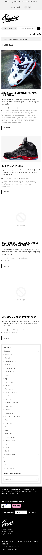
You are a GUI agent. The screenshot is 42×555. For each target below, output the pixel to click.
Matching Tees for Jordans (13, 117)
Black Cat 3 (8, 399)
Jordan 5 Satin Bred (12, 165)
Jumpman (8, 116)
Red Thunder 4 (9, 382)
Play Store (35, 512)
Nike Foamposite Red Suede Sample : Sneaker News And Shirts (20, 244)
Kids (5, 461)
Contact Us (15, 490)
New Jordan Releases (27, 117)
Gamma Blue (9, 354)
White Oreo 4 (9, 434)
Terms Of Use (14, 494)
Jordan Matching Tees (7, 114)
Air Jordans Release (31, 110)
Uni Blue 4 (8, 447)
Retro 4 (8, 119)
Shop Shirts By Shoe (10, 454)
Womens (6, 458)
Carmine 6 (8, 451)
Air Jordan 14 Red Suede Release (18, 317)
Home (5, 39)
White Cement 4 (10, 365)
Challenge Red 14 (10, 361)
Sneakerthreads (16, 122)
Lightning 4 (8, 406)
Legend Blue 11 (10, 368)
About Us (4, 490)
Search (4, 494)
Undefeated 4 (9, 372)
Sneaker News (13, 39)
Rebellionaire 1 (9, 389)
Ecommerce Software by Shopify (11, 546)
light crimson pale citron (18, 116)
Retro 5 (29, 183)
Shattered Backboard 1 (12, 403)
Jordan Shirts (28, 114)
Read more (7, 128)
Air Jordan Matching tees (18, 110)
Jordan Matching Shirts (27, 112)
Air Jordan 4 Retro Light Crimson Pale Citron (19, 94)
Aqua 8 (7, 379)
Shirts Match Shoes (16, 119)
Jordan (3, 112)
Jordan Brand (16, 112)
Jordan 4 (8, 112)
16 (4, 108)
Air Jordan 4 (7, 110)
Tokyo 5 (7, 358)
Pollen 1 (7, 420)
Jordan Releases (19, 114)
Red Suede (23, 183)
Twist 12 (7, 427)
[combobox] (27, 28)
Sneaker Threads (6, 122)
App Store (22, 512)
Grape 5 (7, 375)
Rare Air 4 (8, 410)
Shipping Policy (21, 492)
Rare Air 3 (8, 385)
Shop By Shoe (7, 28)
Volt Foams (8, 396)
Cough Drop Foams (11, 392)
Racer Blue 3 (9, 430)
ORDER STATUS (9, 468)
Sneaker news (10, 184)
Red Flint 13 (8, 444)
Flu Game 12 (9, 413)
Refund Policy (6, 492)
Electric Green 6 (10, 437)
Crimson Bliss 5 (10, 441)
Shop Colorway (8, 351)
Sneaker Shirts (9, 121)
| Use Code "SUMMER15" (25, 2)
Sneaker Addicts (27, 119)
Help (5, 465)
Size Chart (33, 492)
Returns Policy (28, 490)
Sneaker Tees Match (28, 121)
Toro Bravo (14, 332)
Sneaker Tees (18, 121)
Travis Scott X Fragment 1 (13, 416)
